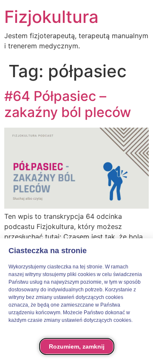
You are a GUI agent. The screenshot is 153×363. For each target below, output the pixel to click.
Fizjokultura (51, 16)
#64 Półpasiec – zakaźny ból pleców (67, 104)
